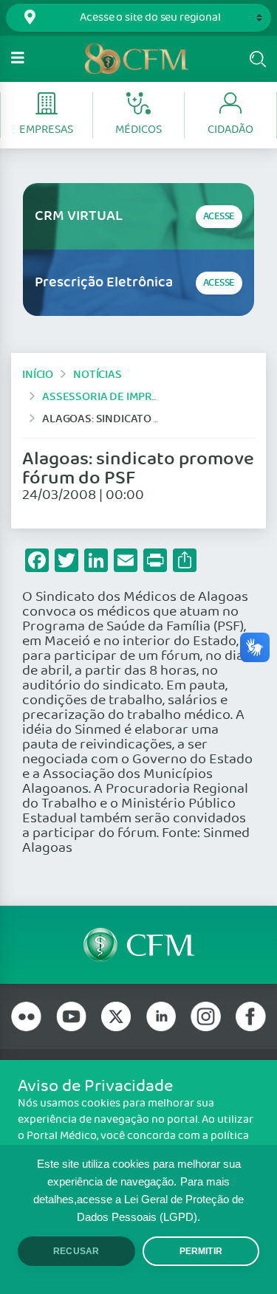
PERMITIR (200, 1251)
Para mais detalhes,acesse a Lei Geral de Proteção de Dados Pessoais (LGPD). (138, 1199)
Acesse (219, 216)
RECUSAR (76, 1251)
